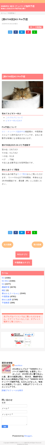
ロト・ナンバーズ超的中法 (13, 132)
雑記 (4, 290)
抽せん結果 (7, 300)
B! (22, 32)
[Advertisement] (22, 53)
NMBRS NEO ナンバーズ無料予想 (18, 6)
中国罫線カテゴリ (22, 263)
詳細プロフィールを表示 (12, 390)
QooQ (26, 444)
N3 (31, 27)
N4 (3, 284)
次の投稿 (7, 245)
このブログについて (14, 117)
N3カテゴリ (22, 254)
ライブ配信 (22, 174)
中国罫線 (38, 27)
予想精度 (6, 303)
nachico (18, 365)
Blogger (28, 436)
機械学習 (6, 287)
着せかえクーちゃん (10, 293)
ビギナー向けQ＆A (14, 121)
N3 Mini (5, 281)
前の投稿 (37, 245)
